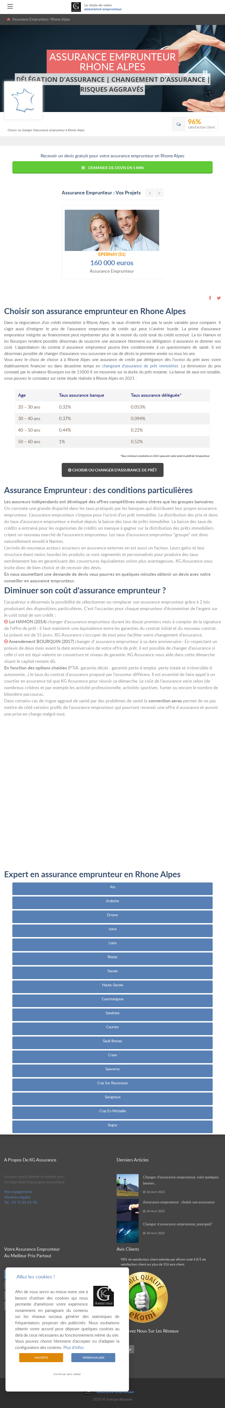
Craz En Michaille (112, 1110)
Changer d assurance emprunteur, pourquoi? (177, 1224)
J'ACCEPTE (41, 1357)
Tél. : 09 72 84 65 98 (20, 1202)
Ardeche (112, 900)
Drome (112, 914)
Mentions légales (17, 1197)
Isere (113, 928)
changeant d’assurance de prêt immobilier (140, 365)
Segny (112, 1124)
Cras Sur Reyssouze (112, 1082)
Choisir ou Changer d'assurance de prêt (114, 470)
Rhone (112, 956)
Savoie (113, 970)
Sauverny (112, 1068)
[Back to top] (207, 1374)
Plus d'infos (73, 1347)
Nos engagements (18, 1191)
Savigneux (112, 1096)
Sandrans (113, 1012)
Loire (113, 942)
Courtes (112, 1026)
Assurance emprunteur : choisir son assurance (179, 1202)
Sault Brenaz (112, 1040)
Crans (112, 1054)
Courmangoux (112, 998)
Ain (112, 886)
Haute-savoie (112, 984)
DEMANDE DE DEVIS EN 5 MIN (116, 167)
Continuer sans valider (67, 1374)
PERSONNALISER (93, 1357)
